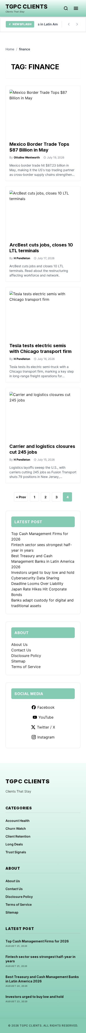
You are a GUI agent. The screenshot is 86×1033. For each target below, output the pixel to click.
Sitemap (18, 661)
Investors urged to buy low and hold (42, 572)
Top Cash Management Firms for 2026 (37, 941)
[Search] (66, 8)
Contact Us (21, 650)
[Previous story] (69, 24)
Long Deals (14, 844)
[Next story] (77, 24)
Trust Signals (16, 852)
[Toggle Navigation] (75, 8)
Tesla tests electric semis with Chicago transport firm (40, 348)
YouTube (46, 717)
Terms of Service (26, 666)
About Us (19, 644)
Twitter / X (46, 727)
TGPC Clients (26, 6)
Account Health (18, 821)
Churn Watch (16, 828)
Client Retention (18, 836)
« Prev (21, 497)
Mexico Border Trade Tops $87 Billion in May (39, 147)
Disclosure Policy (26, 655)
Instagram (46, 737)
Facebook (46, 707)
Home (10, 49)
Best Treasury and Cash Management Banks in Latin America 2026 (42, 561)
